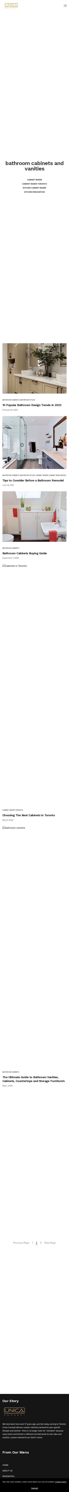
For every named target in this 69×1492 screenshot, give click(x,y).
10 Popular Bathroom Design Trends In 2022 (31, 405)
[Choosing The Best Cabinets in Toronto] (34, 684)
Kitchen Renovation (34, 192)
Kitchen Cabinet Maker (34, 188)
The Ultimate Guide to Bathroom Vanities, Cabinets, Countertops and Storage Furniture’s (33, 1078)
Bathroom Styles (27, 400)
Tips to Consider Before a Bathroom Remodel (33, 480)
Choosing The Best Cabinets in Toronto (28, 815)
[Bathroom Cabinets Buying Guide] (34, 516)
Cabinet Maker (34, 180)
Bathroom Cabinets (10, 400)
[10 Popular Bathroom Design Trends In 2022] (34, 368)
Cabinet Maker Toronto (34, 184)
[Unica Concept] (11, 5)
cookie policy (60, 1482)
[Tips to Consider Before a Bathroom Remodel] (34, 442)
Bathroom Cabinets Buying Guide (24, 553)
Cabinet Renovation (57, 475)
